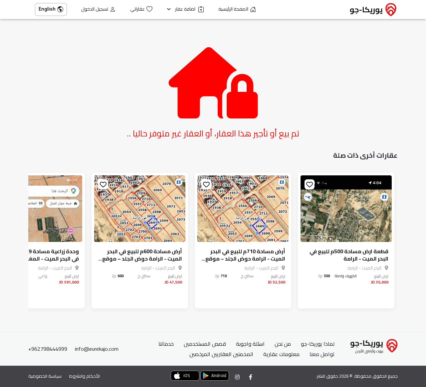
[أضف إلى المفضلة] (310, 184)
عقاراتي (137, 9)
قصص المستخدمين (205, 344)
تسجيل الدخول (94, 9)
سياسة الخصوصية (45, 376)
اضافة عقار (185, 9)
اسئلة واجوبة (250, 344)
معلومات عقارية (281, 354)
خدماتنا (166, 344)
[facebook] (251, 377)
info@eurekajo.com (96, 349)
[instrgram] (237, 377)
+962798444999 (47, 349)
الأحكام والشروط (84, 376)
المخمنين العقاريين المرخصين (221, 354)
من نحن (283, 344)
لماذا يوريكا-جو (317, 344)
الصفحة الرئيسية (233, 9)
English (47, 9)
